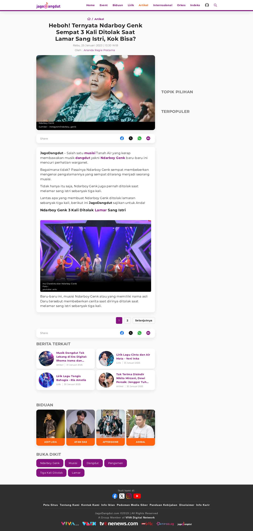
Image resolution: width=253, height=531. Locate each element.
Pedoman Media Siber (132, 504)
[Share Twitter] (130, 138)
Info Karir (203, 504)
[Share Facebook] (122, 138)
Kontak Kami (90, 504)
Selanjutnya (143, 320)
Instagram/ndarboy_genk (62, 126)
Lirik (131, 5)
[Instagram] (129, 496)
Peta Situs (50, 504)
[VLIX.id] (89, 523)
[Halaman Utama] (49, 5)
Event (104, 5)
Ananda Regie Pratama (99, 50)
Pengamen (115, 463)
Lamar (101, 210)
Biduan (118, 5)
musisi (89, 153)
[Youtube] (137, 496)
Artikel (143, 5)
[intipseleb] (165, 523)
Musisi (73, 463)
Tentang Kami (69, 504)
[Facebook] (114, 496)
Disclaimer (186, 504)
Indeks (195, 5)
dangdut (82, 158)
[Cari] (214, 5)
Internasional (162, 5)
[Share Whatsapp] (139, 138)
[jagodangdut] (184, 523)
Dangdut (93, 463)
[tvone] (119, 523)
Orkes (181, 5)
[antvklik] (147, 523)
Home (90, 5)
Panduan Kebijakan (163, 504)
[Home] (90, 19)
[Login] (207, 5)
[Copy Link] (149, 138)
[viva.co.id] (70, 523)
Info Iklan (108, 504)
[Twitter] (121, 496)
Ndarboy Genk (113, 158)
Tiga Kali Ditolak (51, 472)
